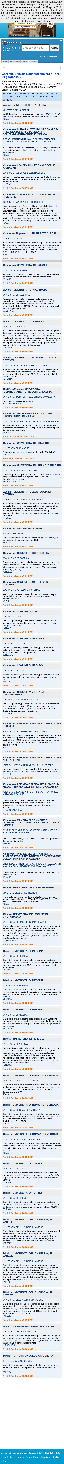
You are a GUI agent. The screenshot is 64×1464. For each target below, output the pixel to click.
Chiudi (47, 21)
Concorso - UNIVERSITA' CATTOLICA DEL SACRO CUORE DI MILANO (28, 415)
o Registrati (52, 56)
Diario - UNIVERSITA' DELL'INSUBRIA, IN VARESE (27, 1220)
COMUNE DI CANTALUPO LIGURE (19, 1332)
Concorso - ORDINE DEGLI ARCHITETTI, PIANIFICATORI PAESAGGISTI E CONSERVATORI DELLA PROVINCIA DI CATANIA (32, 856)
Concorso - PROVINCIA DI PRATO (23, 528)
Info (39, 21)
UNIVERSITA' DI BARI (13, 239)
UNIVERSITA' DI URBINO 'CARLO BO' (21, 470)
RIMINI (6, 747)
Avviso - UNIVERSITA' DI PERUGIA (23, 321)
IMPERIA (7, 843)
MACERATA (8, 311)
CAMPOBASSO (10, 940)
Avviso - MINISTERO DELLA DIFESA (24, 105)
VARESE (7, 682)
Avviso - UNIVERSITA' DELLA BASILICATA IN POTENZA (29, 359)
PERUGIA (7, 347)
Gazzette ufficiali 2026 (25, 84)
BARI (5, 254)
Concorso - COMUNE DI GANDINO (23, 638)
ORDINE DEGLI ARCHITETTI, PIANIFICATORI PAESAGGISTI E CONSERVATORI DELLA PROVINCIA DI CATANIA (32, 865)
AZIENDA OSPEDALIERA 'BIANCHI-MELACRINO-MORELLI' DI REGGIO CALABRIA (31, 793)
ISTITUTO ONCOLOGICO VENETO (19, 1361)
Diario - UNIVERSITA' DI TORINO (22, 1163)
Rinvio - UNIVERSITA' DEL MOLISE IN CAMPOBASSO (25, 915)
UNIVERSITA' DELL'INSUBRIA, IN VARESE (23, 1227)
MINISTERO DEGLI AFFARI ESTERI (20, 893)
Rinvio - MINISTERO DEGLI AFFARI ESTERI (28, 888)
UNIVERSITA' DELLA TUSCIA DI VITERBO (23, 499)
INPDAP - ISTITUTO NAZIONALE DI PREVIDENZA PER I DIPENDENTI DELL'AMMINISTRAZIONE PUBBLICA (29, 140)
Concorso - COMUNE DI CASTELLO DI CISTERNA (26, 583)
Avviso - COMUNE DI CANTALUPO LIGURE (28, 1326)
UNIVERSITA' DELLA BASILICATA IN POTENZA (25, 365)
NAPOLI (6, 601)
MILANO (7, 432)
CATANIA (7, 279)
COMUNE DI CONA (12, 617)
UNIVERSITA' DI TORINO (15, 1169)
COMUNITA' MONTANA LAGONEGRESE (22, 700)
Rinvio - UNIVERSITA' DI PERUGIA (23, 1039)
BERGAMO (8, 655)
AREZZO (7, 774)
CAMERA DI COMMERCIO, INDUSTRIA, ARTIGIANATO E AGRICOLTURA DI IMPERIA (30, 831)
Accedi (42, 56)
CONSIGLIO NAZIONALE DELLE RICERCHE (24, 173)
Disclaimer (45, 1457)
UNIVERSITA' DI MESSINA (15, 956)
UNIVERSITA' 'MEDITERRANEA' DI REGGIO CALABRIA (29, 397)
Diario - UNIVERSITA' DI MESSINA (23, 951)
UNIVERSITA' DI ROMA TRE (16, 448)
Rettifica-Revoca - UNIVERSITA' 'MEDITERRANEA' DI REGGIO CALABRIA (27, 390)
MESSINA (7, 970)
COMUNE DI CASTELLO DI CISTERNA (21, 590)
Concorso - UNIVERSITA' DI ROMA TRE (26, 443)
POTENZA (7, 379)
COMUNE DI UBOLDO (13, 671)
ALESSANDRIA (10, 1345)
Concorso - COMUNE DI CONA (21, 611)
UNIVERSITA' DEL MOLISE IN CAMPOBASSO (24, 922)
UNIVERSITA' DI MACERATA (16, 295)
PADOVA (7, 1372)
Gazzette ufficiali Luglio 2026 (29, 87)
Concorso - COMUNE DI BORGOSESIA (26, 553)
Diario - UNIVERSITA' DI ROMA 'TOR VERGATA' (31, 1075)
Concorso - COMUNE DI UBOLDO (23, 665)
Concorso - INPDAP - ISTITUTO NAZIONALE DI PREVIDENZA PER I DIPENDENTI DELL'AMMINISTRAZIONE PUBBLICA (30, 132)
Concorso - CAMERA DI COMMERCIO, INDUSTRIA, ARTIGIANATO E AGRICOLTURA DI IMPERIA (31, 823)
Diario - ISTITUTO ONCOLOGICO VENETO (28, 1356)
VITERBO (7, 518)
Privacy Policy (32, 1457)
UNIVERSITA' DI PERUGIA (15, 327)
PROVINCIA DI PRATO (13, 534)
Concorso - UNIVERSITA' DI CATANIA (25, 265)
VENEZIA (7, 628)
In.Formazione (17, 1457)
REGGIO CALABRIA (12, 403)
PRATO (6, 542)
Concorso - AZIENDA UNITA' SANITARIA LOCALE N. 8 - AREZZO (32, 759)
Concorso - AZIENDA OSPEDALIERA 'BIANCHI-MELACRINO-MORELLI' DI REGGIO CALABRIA (31, 785)
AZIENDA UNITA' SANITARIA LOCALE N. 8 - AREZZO (28, 765)
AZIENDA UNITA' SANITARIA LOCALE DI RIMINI (25, 731)
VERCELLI (8, 572)
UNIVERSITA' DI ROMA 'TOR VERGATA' (22, 1081)
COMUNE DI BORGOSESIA (16, 558)
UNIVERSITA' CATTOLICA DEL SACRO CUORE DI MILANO (31, 421)
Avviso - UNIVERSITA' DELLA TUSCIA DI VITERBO (27, 493)
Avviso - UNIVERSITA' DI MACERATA (25, 290)
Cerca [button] (54, 48)
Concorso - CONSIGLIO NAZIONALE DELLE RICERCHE (29, 166)
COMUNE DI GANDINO (14, 644)
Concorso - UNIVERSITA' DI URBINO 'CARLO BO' (32, 465)
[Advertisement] (32, 1413)
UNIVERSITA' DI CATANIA (15, 270)
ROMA (6, 119)
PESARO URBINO (11, 481)
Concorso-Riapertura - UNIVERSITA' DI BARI (29, 233)
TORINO (7, 1182)
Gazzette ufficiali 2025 (50, 84)
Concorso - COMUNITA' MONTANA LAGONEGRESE (23, 693)
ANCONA (7, 184)
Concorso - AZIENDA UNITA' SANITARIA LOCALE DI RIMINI (32, 725)
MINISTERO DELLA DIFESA (16, 110)
